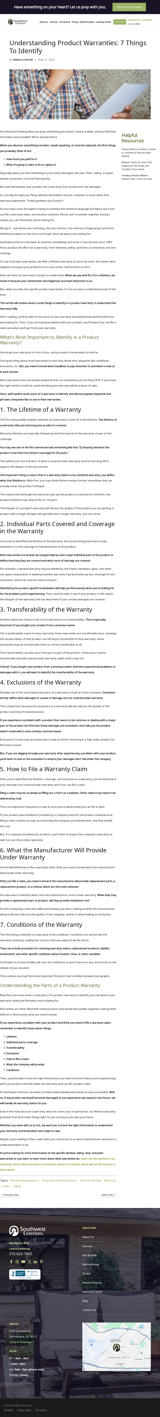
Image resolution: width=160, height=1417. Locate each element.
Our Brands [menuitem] (64, 21)
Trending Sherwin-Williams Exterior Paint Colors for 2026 (137, 177)
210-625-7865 (20, 1253)
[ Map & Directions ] (21, 1342)
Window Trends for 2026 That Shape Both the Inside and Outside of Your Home (137, 166)
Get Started (120, 21)
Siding (17, 1186)
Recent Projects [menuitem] (87, 21)
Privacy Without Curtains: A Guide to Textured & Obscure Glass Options (139, 153)
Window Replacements (24, 1180)
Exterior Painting (90, 1180)
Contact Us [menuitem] (89, 1310)
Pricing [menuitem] (75, 21)
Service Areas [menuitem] (90, 1264)
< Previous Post (10, 1194)
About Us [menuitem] (44, 21)
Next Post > (108, 1194)
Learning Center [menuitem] (103, 21)
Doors (6, 1186)
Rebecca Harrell (23, 59)
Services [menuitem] (54, 21)
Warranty (110, 1180)
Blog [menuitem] (85, 1301)
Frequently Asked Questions (59, 1180)
